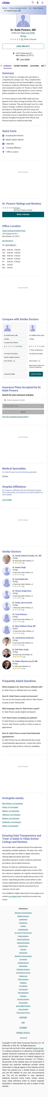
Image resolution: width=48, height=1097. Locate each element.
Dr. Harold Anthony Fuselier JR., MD (27, 556)
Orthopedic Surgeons (23, 969)
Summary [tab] (7, 66)
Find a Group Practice (23, 1013)
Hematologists (23, 946)
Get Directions (7, 241)
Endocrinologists (23, 936)
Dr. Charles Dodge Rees (22, 591)
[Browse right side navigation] (42, 3)
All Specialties (23, 1003)
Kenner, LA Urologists (10, 826)
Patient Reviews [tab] (21, 66)
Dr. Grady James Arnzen (22, 603)
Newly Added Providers (23, 1006)
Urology (5, 476)
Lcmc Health (25, 59)
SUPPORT (23, 1017)
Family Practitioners (23, 939)
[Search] (33, 3)
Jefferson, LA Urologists (11, 815)
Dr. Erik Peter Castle (21, 650)
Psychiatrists (23, 986)
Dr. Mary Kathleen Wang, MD (24, 626)
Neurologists (23, 953)
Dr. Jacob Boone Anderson (23, 638)
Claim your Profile (28, 33)
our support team (14, 896)
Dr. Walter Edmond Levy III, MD (25, 661)
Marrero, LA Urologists (10, 811)
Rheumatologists (23, 993)
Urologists (23, 996)
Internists (23, 949)
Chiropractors (23, 923)
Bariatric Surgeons (23, 916)
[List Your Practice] (37, 3)
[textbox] (23, 400)
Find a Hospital (23, 1009)
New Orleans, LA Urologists (12, 804)
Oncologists (23, 959)
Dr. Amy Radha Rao (20, 579)
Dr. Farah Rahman (20, 614)
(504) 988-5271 (10, 245)
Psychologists (23, 989)
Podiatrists (23, 983)
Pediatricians (23, 976)
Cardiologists (23, 919)
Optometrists (23, 966)
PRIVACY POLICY (23, 1033)
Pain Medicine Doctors (23, 973)
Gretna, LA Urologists (10, 807)
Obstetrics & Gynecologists (23, 956)
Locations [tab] (34, 66)
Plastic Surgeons (23, 979)
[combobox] (23, 400)
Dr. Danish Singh (19, 567)
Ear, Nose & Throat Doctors (23, 933)
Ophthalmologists (23, 963)
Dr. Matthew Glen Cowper (37, 335)
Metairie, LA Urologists (10, 818)
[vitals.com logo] (6, 3)
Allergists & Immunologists (23, 913)
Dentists (23, 926)
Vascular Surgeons (23, 999)
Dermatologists (23, 929)
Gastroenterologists (23, 943)
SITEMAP (23, 1028)
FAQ (23, 1023)
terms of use (38, 1048)
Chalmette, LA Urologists (11, 822)
